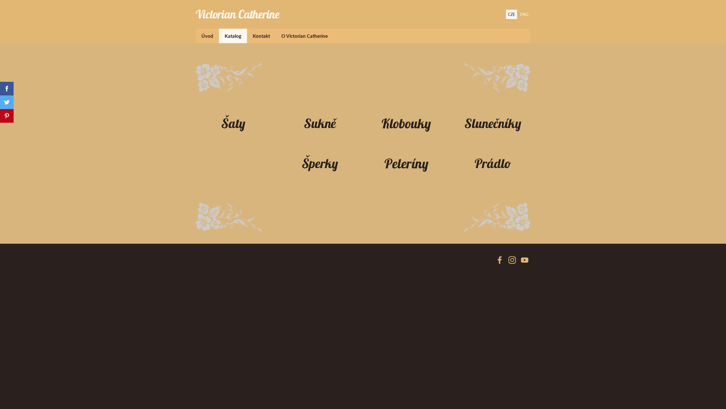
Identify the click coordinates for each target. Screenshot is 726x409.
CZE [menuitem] (511, 14)
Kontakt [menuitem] (261, 35)
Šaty (233, 123)
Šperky (320, 163)
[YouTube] (524, 260)
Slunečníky (492, 123)
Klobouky (406, 123)
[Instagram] (512, 260)
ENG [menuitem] (524, 14)
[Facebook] (499, 260)
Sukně (320, 123)
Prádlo (492, 163)
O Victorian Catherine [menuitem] (304, 35)
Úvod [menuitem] (207, 35)
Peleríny (406, 163)
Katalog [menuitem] (233, 35)
